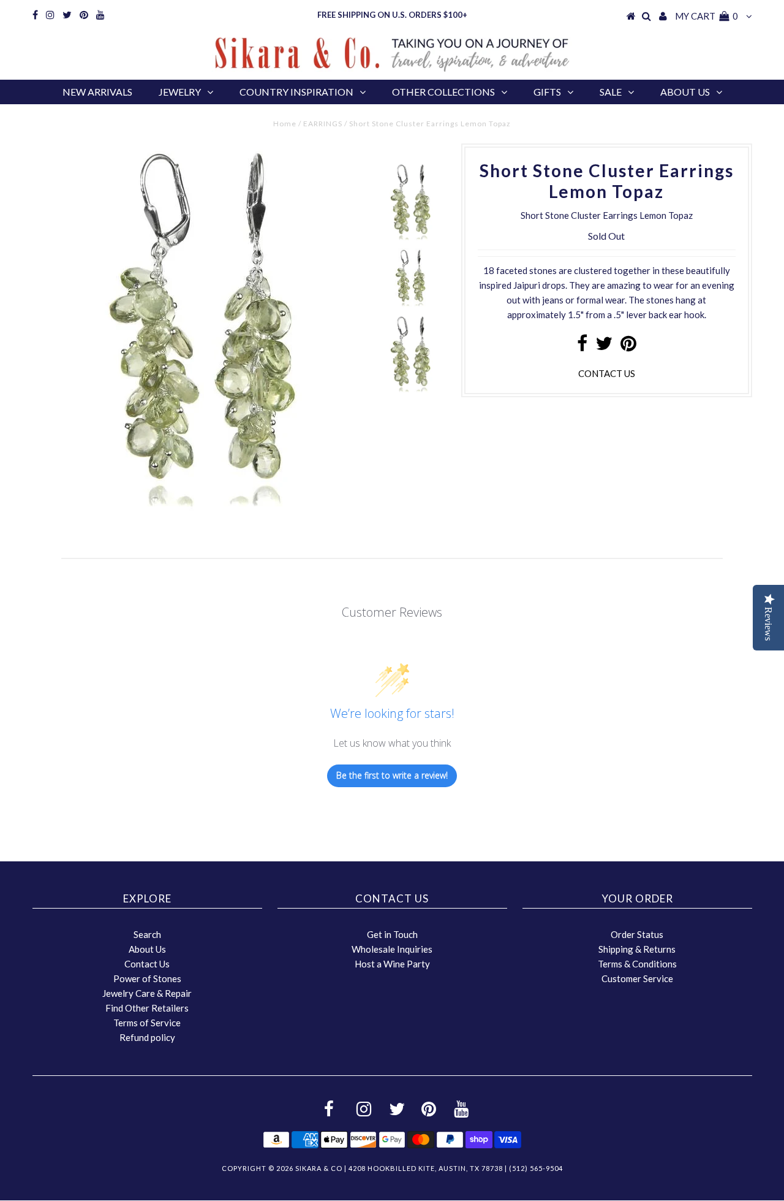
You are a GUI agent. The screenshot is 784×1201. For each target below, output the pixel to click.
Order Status (637, 934)
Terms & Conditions (637, 963)
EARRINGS (322, 123)
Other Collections (443, 91)
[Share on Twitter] (603, 346)
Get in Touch (392, 934)
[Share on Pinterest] (628, 346)
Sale (611, 91)
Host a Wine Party (392, 963)
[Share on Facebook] (582, 346)
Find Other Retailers (147, 1007)
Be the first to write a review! (392, 775)
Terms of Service (147, 1022)
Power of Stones (147, 978)
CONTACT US (606, 373)
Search (147, 934)
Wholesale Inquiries (392, 949)
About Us (685, 91)
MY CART (706, 15)
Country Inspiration (296, 91)
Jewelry (180, 91)
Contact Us (147, 963)
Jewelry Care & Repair (147, 993)
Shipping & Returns (637, 949)
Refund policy (147, 1037)
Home (284, 123)
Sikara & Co (318, 1168)
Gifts (547, 91)
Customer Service (637, 978)
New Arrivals (97, 91)
